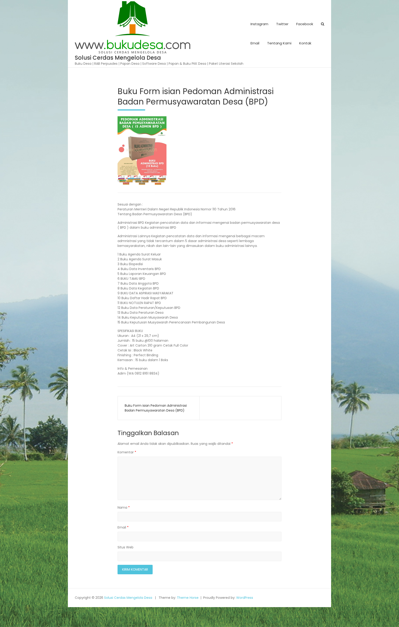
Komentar (127, 452)
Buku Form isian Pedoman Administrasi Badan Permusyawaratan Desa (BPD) (156, 408)
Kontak (305, 43)
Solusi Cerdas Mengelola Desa (118, 57)
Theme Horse (188, 597)
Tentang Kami (279, 43)
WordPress (244, 597)
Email (255, 43)
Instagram (259, 24)
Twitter (282, 24)
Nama (124, 507)
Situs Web (125, 547)
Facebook (304, 24)
